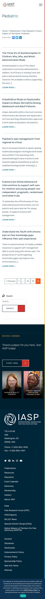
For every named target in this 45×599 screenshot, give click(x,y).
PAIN (6, 506)
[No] (42, 589)
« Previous (10, 281)
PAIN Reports (10, 515)
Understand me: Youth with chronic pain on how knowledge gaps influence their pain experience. (21, 235)
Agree (23, 596)
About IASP (9, 499)
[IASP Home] (9, 5)
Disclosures (9, 548)
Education (9, 477)
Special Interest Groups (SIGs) (18, 524)
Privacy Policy (10, 557)
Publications (10, 468)
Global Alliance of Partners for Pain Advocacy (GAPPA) (20, 529)
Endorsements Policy (14, 552)
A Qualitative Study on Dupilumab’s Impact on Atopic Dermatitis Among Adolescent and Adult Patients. (21, 103)
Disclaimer (9, 543)
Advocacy (9, 486)
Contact (8, 539)
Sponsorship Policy (13, 561)
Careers (7, 495)
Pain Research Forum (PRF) (16, 510)
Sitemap (8, 570)
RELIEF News (10, 519)
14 (28, 281)
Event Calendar (11, 482)
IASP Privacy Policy (31, 590)
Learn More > (9, 87)
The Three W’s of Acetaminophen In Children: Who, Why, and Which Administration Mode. (21, 56)
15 (33, 281)
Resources (9, 473)
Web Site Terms (11, 566)
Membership (10, 491)
